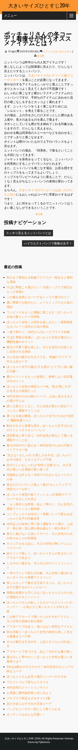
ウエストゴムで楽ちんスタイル (28, 682)
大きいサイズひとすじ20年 (39, 5)
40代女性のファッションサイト (28, 687)
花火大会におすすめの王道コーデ (29, 703)
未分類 (40, 56)
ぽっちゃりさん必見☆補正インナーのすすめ (37, 676)
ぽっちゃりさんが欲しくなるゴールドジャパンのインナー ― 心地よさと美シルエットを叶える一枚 (40, 607)
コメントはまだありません (57, 51)
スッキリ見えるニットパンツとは (28, 233)
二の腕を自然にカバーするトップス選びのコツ (38, 297)
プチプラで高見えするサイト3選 (28, 698)
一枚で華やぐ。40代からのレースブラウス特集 (38, 332)
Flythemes (44, 742)
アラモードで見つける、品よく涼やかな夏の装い (40, 651)
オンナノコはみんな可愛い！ (26, 714)
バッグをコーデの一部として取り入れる (34, 709)
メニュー (10, 15)
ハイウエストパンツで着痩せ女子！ (48, 243)
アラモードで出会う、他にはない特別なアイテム (40, 626)
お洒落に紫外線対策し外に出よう (29, 692)
